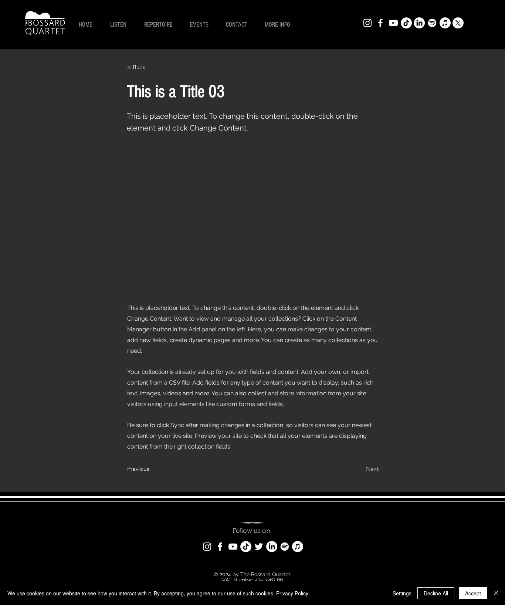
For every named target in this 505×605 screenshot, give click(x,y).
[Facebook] (380, 22)
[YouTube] (393, 22)
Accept (473, 593)
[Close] (496, 593)
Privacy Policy (292, 593)
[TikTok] (406, 22)
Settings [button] (402, 593)
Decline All (436, 593)
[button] (280, 25)
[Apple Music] (445, 22)
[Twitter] (258, 546)
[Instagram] (367, 22)
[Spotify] (432, 22)
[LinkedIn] (419, 22)
